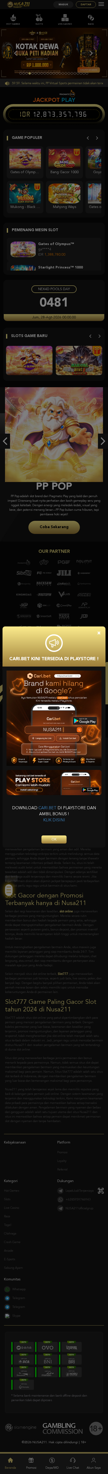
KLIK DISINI (54, 820)
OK (54, 839)
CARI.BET (47, 808)
